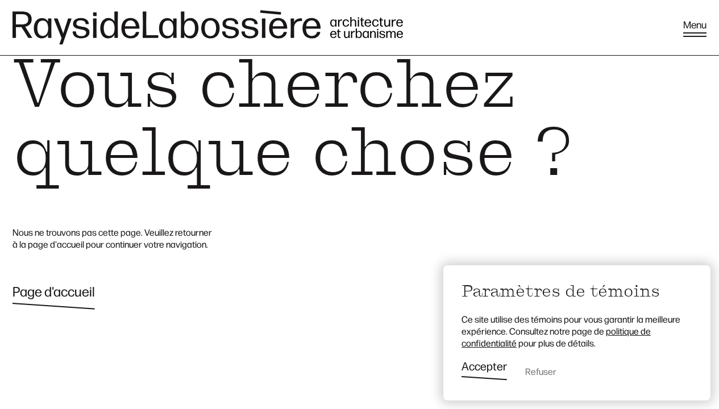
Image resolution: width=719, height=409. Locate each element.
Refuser (540, 371)
